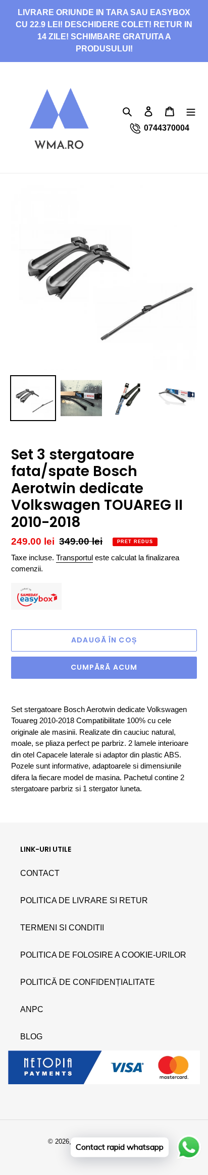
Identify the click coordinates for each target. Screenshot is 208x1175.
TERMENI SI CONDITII (62, 927)
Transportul (74, 557)
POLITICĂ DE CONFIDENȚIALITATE (87, 982)
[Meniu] (190, 111)
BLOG (31, 1036)
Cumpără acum (104, 667)
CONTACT (40, 873)
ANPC (31, 1009)
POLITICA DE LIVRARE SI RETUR (84, 900)
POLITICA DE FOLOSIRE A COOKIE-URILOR (103, 955)
